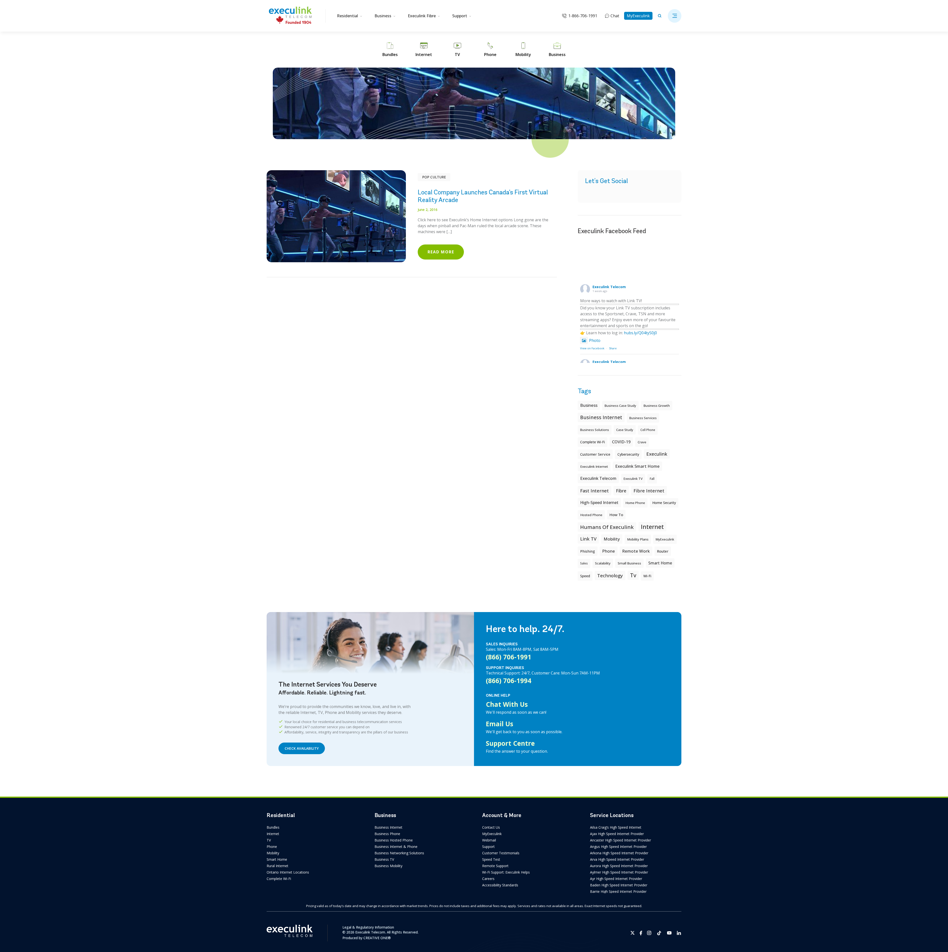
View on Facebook (592, 348)
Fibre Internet (648, 491)
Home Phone (635, 503)
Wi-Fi (647, 576)
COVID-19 (621, 442)
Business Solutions (594, 430)
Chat (615, 16)
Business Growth (656, 405)
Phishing (587, 551)
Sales (584, 563)
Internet (273, 833)
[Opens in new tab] (633, 933)
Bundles (273, 827)
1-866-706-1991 (582, 16)
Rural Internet (277, 865)
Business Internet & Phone (396, 846)
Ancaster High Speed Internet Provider (620, 840)
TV (269, 840)
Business (383, 16)
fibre (621, 491)
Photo (594, 340)
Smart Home (277, 859)
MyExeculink (638, 16)
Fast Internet (594, 491)
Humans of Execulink (607, 526)
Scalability (603, 563)
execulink (656, 454)
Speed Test (491, 859)
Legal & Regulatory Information (368, 927)
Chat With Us (507, 704)
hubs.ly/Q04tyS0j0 (640, 333)
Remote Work (636, 551)
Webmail (489, 840)
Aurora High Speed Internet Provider (619, 865)
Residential (347, 16)
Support (459, 16)
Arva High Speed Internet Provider (617, 859)
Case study (624, 430)
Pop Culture (434, 177)
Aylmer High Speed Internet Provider (619, 872)
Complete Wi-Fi (592, 442)
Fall (652, 479)
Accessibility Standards (500, 885)
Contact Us (491, 827)
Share (613, 348)
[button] (674, 16)
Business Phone (387, 833)
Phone (272, 846)
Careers (488, 878)
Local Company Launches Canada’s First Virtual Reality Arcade (483, 196)
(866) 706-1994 (508, 680)
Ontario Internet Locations (288, 872)
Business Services (643, 418)
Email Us (499, 723)
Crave (642, 442)
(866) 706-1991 (508, 657)
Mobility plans (638, 539)
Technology (610, 575)
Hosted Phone (591, 515)
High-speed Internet (599, 502)
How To (616, 514)
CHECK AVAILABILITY (302, 748)
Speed (585, 576)
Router (663, 551)
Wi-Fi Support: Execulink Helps (506, 872)
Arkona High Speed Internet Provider (619, 853)
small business (629, 563)
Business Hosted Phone (394, 840)
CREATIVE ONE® (377, 937)
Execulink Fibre (422, 16)
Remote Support (495, 865)
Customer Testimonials (500, 853)
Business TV (384, 859)
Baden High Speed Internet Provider (618, 885)
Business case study (620, 405)
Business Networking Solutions (399, 853)
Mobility (612, 539)
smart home (660, 563)
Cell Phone (647, 430)
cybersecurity (628, 454)
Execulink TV (633, 478)
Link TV (588, 539)
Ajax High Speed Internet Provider (617, 833)
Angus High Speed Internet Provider (618, 846)
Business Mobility (388, 865)
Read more (441, 252)
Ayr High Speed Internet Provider (616, 878)
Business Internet (601, 417)
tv (633, 575)
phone (608, 551)
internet (652, 527)
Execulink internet (594, 466)
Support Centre (510, 743)
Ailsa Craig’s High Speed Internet (615, 827)
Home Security (664, 502)
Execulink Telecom (609, 286)
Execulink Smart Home (637, 466)
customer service (595, 454)
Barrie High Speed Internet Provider (618, 891)
